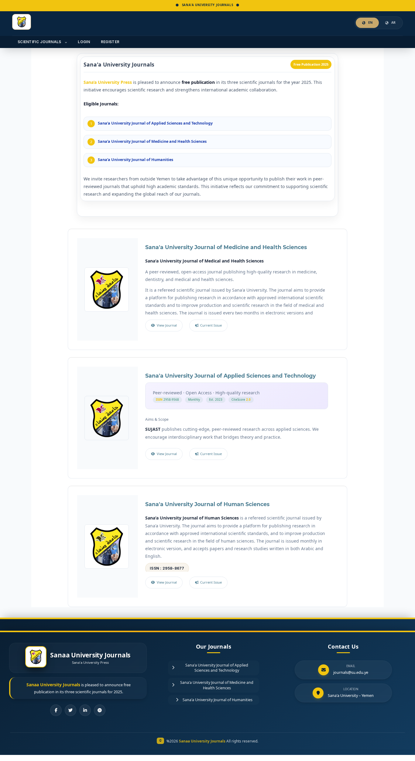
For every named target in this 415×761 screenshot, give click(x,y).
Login (84, 42)
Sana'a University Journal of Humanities (217, 699)
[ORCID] (99, 710)
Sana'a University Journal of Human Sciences (207, 504)
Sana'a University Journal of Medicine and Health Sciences (226, 247)
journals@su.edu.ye (350, 672)
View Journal (167, 325)
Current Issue (211, 325)
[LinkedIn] (85, 710)
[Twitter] (70, 710)
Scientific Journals (40, 42)
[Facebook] (56, 710)
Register (110, 42)
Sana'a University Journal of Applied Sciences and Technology (230, 375)
